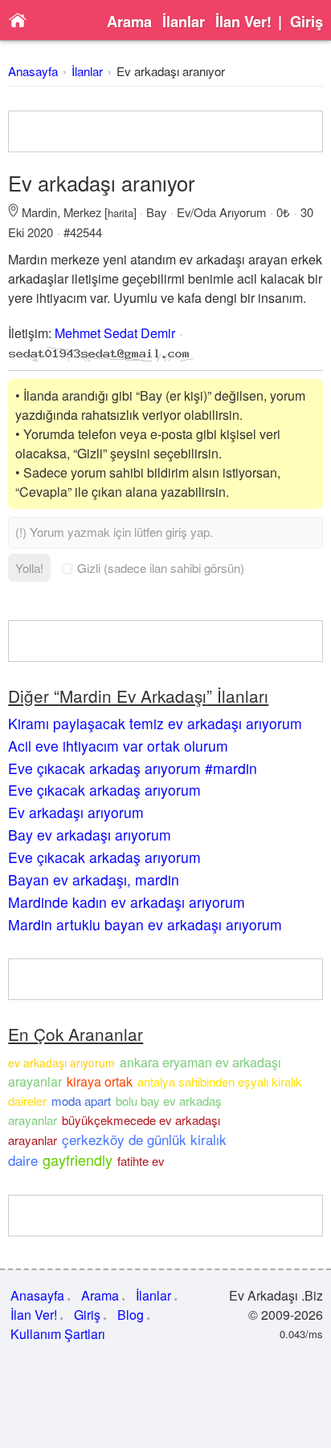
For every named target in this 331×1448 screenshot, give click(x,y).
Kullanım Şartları (57, 1334)
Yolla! (29, 567)
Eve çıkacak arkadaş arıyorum (104, 790)
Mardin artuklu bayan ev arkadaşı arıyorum (145, 924)
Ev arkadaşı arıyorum (76, 812)
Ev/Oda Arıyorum (221, 212)
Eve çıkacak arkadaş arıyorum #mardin (132, 768)
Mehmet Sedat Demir (115, 333)
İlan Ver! (243, 21)
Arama (129, 21)
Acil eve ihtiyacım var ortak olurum (118, 746)
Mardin (39, 212)
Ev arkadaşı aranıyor (170, 71)
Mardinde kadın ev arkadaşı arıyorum (126, 902)
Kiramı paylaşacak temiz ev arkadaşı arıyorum (155, 723)
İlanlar (183, 21)
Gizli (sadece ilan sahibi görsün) (160, 567)
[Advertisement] (165, 131)
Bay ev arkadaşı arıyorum (89, 835)
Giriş (306, 21)
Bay (156, 212)
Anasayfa (33, 71)
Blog (130, 1314)
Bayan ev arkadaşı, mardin (93, 879)
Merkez (82, 212)
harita (120, 212)
